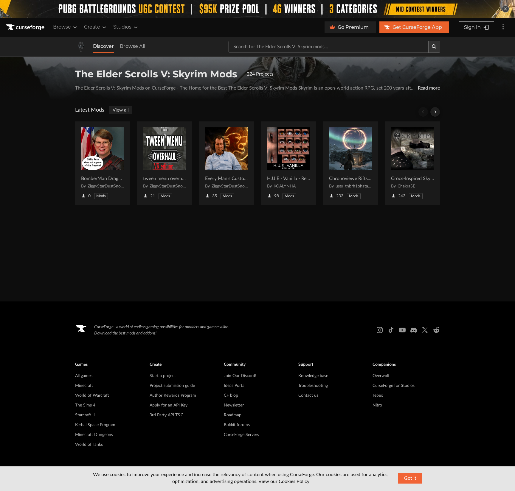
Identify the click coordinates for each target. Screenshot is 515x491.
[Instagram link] (379, 330)
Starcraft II (85, 415)
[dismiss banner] (505, 8)
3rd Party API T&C (166, 415)
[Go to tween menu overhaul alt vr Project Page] (164, 163)
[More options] (503, 27)
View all (121, 110)
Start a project (163, 376)
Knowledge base (313, 376)
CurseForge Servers (241, 435)
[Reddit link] (436, 330)
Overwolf (381, 376)
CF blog (231, 395)
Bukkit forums (237, 425)
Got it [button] (410, 478)
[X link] (425, 330)
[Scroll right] (435, 112)
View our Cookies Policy (283, 481)
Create (92, 27)
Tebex (378, 395)
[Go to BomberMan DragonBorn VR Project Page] (102, 163)
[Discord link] (413, 330)
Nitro (377, 405)
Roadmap (232, 415)
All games (83, 376)
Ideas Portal (234, 386)
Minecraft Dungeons (94, 435)
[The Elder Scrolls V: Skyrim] (81, 47)
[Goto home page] (26, 27)
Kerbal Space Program (95, 425)
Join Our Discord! (240, 376)
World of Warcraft (92, 395)
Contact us (308, 395)
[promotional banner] (257, 9)
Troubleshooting (313, 386)
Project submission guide (172, 386)
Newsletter (234, 405)
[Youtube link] (402, 330)
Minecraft (84, 386)
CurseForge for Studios (394, 386)
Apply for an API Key (168, 405)
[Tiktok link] (391, 330)
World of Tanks (89, 444)
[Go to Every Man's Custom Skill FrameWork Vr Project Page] (226, 163)
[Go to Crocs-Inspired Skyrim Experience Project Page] (412, 163)
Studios (122, 27)
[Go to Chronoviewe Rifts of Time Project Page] (350, 163)
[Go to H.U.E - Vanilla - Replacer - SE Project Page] (288, 163)
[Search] (434, 47)
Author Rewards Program (173, 395)
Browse (62, 27)
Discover (103, 46)
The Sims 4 (85, 405)
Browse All (132, 46)
